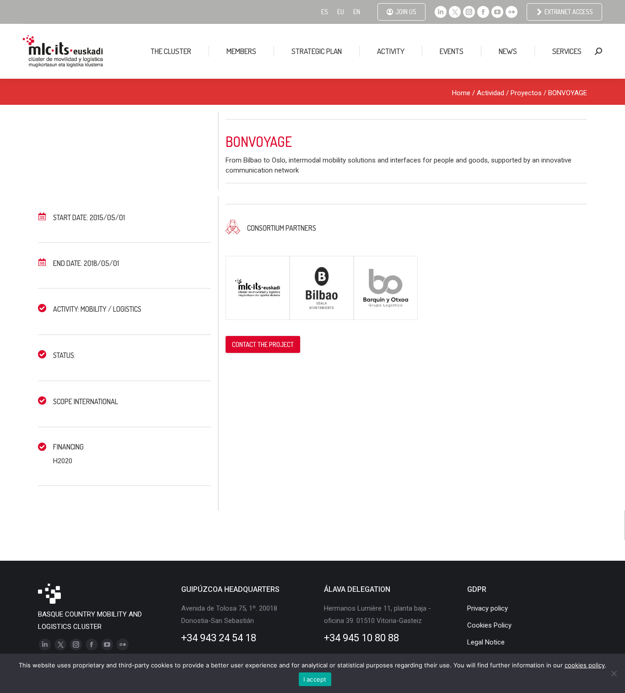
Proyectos (526, 93)
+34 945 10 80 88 (361, 638)
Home (461, 93)
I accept (315, 679)
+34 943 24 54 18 (218, 638)
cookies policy (585, 665)
